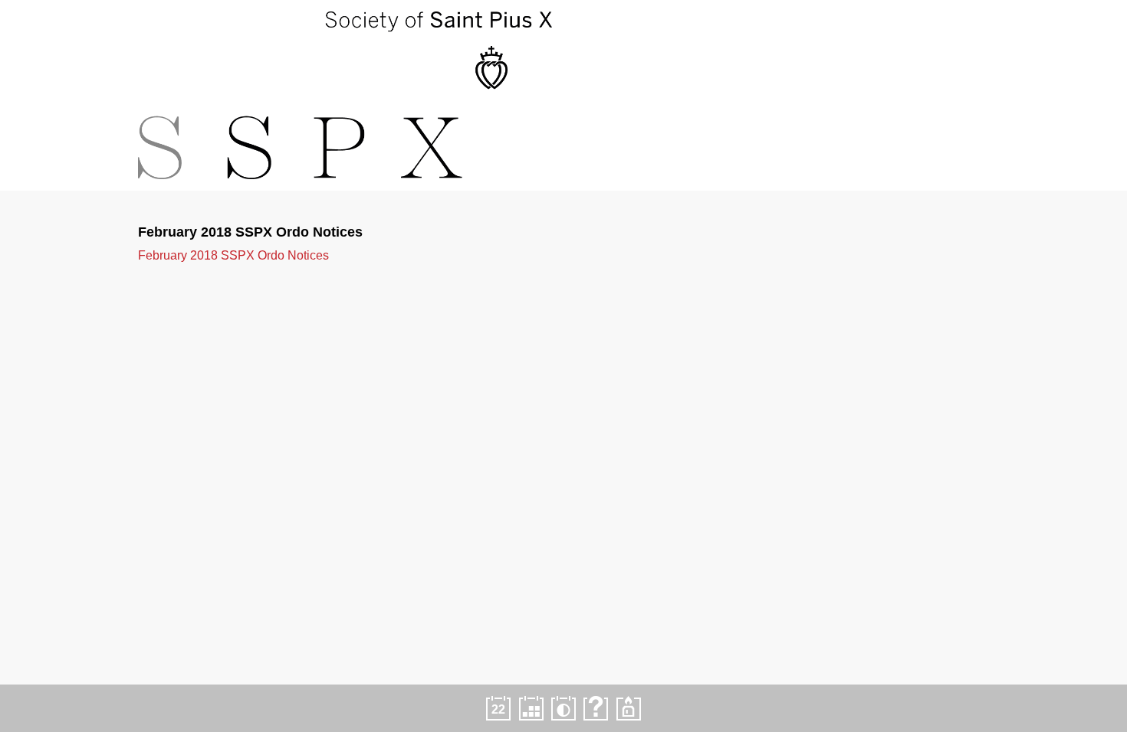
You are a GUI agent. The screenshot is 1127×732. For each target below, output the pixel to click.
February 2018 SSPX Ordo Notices (233, 255)
